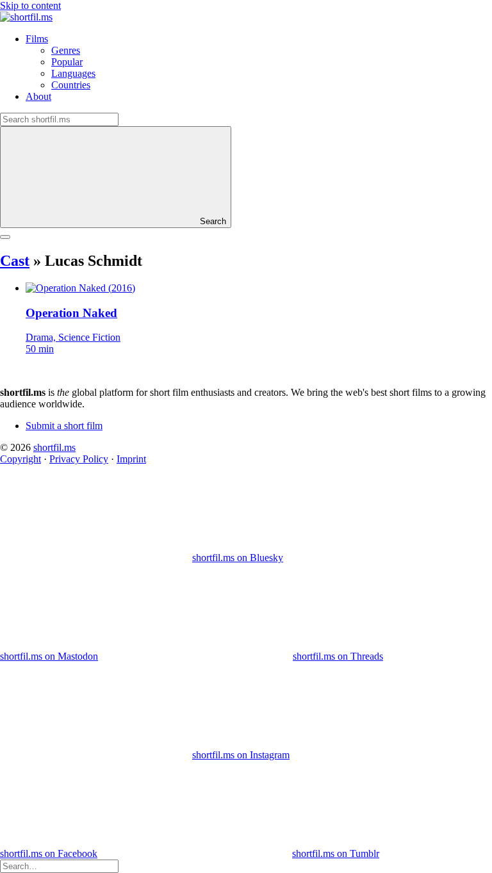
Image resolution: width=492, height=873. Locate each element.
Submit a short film (64, 425)
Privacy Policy (78, 458)
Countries (70, 84)
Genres (65, 50)
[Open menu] (5, 237)
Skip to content (30, 5)
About (38, 96)
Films (37, 38)
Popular (67, 61)
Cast (14, 260)
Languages (73, 73)
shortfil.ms (54, 447)
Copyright (20, 458)
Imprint (131, 458)
